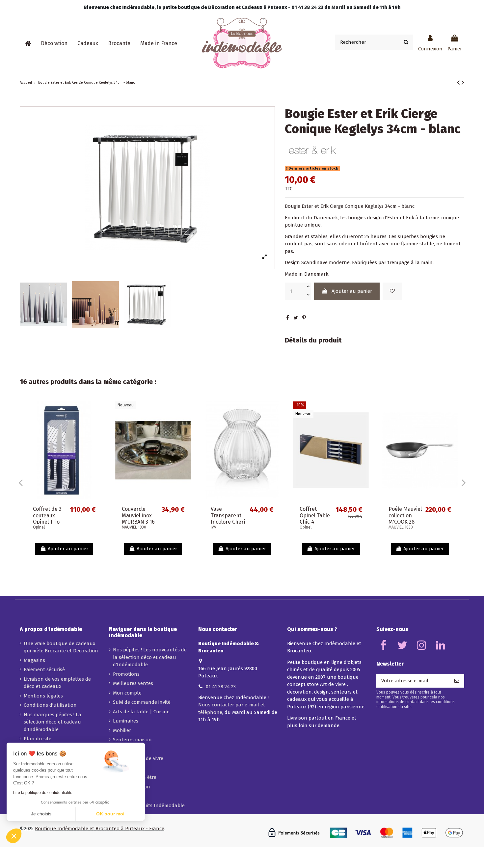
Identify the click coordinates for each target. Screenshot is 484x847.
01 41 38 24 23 (221, 687)
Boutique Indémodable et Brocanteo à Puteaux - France (99, 829)
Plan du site (37, 739)
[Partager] (287, 318)
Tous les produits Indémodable (149, 805)
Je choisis (41, 813)
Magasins (34, 660)
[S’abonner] (456, 681)
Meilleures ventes (133, 683)
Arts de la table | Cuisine (141, 712)
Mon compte (127, 693)
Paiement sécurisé (44, 669)
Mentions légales (43, 696)
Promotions (126, 674)
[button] (54, 43)
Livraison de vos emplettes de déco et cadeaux (57, 683)
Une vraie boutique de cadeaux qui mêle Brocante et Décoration (61, 647)
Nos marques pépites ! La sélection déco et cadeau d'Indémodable (52, 722)
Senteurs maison (132, 740)
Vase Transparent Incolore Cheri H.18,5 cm (228, 518)
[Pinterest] (304, 318)
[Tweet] (295, 318)
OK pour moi (110, 813)
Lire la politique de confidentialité (42, 792)
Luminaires (125, 721)
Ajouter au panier (352, 291)
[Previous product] (459, 82)
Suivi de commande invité (142, 702)
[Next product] (463, 82)
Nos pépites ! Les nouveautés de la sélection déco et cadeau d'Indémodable (150, 657)
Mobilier (122, 730)
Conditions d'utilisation (50, 705)
